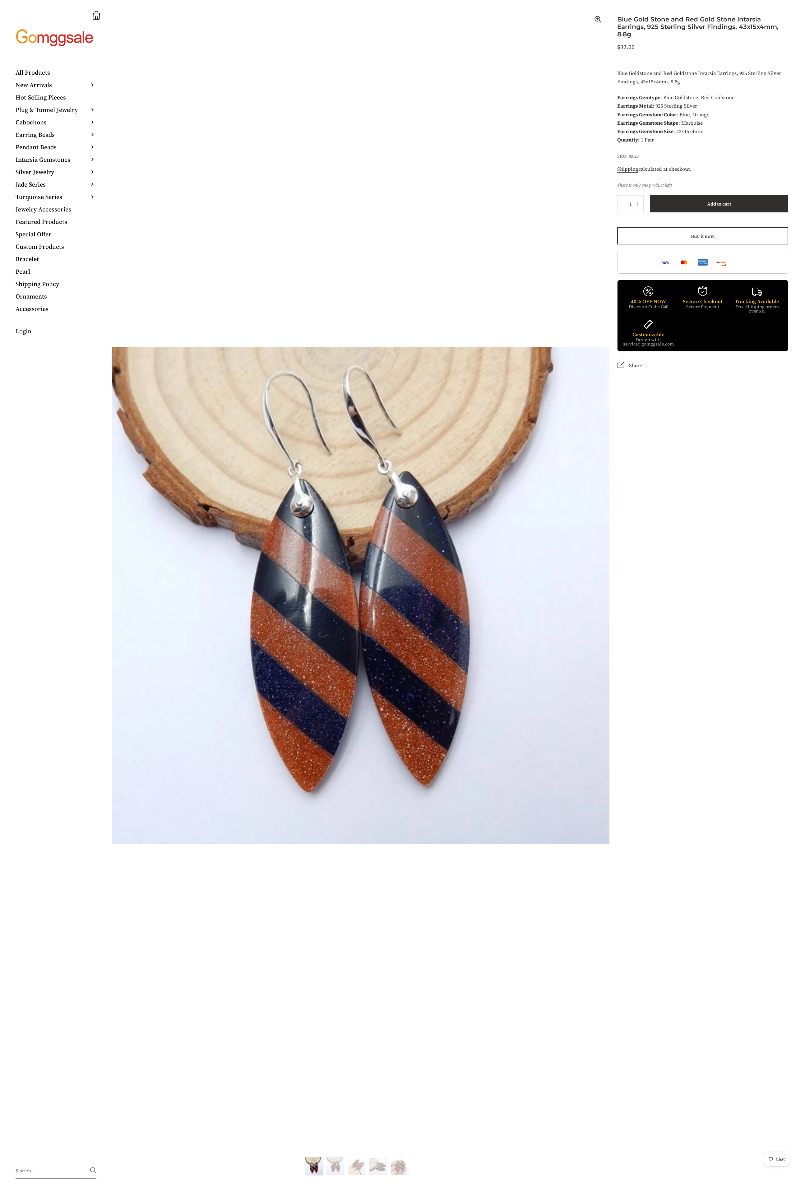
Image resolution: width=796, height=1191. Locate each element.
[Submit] (93, 1170)
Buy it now (703, 236)
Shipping (627, 168)
